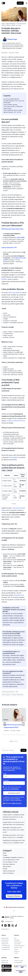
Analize (5, 855)
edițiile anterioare (16, 803)
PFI (17, 691)
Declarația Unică (5, 949)
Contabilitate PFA (6, 947)
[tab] (10, 741)
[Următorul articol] (23, 724)
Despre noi (16, 951)
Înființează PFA (5, 940)
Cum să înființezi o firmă (10, 862)
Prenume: (6, 780)
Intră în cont (5, 962)
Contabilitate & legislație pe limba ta (13, 857)
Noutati (5, 868)
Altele (4, 853)
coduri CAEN (20, 237)
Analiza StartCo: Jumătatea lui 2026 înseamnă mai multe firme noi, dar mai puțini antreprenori (13, 817)
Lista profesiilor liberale (10, 104)
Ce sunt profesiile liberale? (11, 99)
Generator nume (18, 947)
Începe (20, 3)
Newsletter (16, 940)
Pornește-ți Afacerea (14, 896)
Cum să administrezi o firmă (11, 859)
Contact (16, 953)
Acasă (3, 23)
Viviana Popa (12, 39)
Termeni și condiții (18, 960)
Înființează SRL (5, 938)
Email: (5, 773)
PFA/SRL (4, 279)
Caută (23, 750)
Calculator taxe (18, 942)
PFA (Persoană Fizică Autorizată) (12, 229)
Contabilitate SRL (6, 945)
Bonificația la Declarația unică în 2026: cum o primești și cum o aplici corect (13, 830)
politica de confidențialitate (11, 789)
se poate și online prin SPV (14, 420)
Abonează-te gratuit (14, 793)
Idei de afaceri (7, 866)
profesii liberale (6, 694)
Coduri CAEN (17, 943)
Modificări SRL (5, 942)
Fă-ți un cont (5, 960)
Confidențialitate (18, 962)
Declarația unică (19, 595)
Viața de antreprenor (9, 871)
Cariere (16, 949)
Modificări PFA (5, 943)
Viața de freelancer (10, 23)
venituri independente (17, 694)
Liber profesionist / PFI (9, 247)
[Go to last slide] (4, 724)
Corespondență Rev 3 (19, 945)
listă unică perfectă (15, 292)
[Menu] (26, 3)
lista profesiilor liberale (8, 691)
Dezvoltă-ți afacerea (9, 864)
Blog (15, 938)
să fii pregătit (13, 457)
